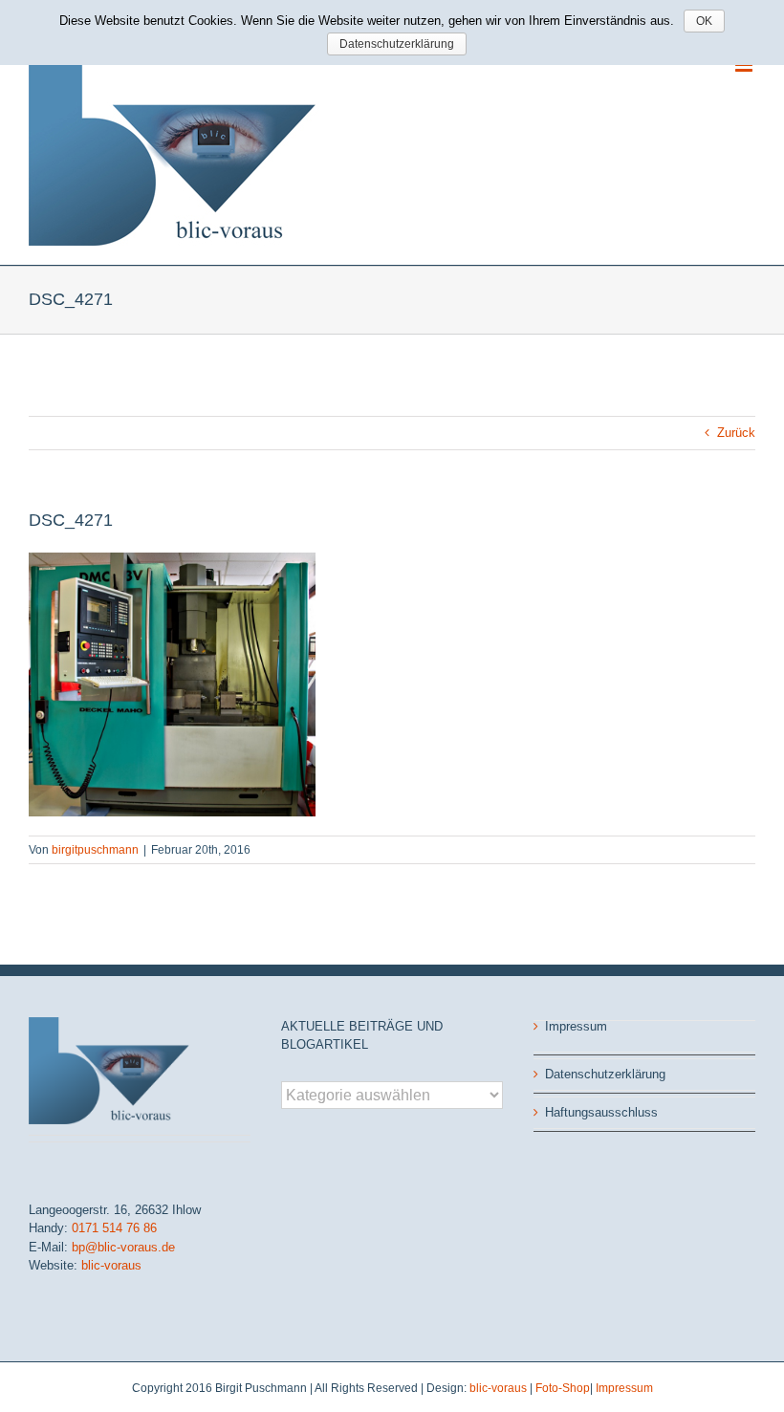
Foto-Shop (562, 1388)
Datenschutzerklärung (605, 1074)
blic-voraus (111, 1265)
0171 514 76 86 (114, 1228)
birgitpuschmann (95, 850)
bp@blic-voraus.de (123, 1247)
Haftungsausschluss (601, 1112)
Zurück (736, 432)
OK (704, 21)
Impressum (576, 1026)
